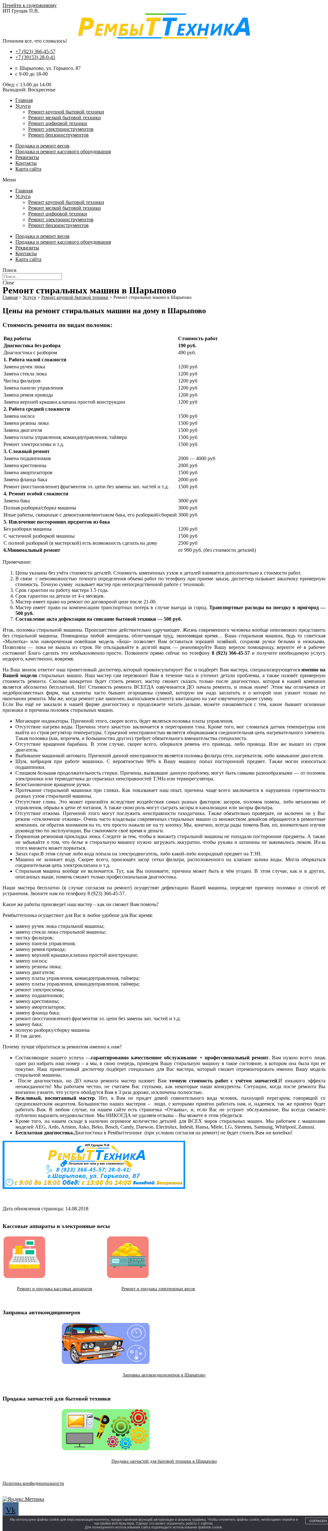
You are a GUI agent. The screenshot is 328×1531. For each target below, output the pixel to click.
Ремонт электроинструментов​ (61, 129)
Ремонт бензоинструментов (58, 135)
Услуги (23, 106)
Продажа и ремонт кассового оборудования (63, 151)
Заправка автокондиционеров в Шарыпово (164, 1375)
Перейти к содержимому (30, 5)
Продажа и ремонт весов (42, 145)
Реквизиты (27, 157)
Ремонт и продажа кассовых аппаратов (54, 1288)
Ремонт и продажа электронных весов (158, 1288)
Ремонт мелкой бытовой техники (64, 117)
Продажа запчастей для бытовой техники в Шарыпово (164, 1461)
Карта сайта (28, 169)
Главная (24, 100)
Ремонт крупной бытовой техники (66, 111)
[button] (164, 180)
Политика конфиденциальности (33, 1483)
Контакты (26, 163)
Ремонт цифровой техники (57, 123)
